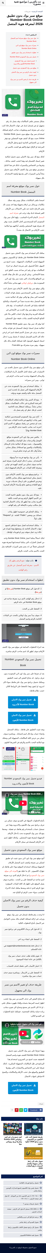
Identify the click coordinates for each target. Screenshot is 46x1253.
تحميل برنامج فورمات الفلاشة (29, 1183)
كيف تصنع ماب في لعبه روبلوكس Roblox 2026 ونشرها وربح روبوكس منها (13, 1140)
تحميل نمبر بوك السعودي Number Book (23, 57)
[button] (43, 3)
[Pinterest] (17, 1110)
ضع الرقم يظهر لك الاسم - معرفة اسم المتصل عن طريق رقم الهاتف (23, 565)
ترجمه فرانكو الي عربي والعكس (28, 1217)
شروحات (27, 11)
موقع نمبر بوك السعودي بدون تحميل (24, 68)
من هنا (10, 589)
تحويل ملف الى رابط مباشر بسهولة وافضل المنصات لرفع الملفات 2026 (34, 1164)
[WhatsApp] (21, 1110)
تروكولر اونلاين (27, 283)
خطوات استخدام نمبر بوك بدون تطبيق (24, 52)
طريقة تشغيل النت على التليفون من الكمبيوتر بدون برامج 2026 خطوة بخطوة (34, 1140)
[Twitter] (25, 1110)
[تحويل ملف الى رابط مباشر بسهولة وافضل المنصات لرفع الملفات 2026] (33, 1153)
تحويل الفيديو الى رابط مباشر (29, 1222)
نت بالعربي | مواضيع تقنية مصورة (27, 2)
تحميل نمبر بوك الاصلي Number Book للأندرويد (23, 702)
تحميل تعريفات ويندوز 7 (31, 1204)
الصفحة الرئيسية (37, 11)
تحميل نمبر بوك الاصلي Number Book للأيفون (23, 717)
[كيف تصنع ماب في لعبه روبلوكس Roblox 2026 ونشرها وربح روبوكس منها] (12, 1129)
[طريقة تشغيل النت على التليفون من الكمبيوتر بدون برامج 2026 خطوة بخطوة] (33, 1129)
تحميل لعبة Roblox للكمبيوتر (29, 1235)
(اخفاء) (28, 35)
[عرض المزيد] (12, 1110)
